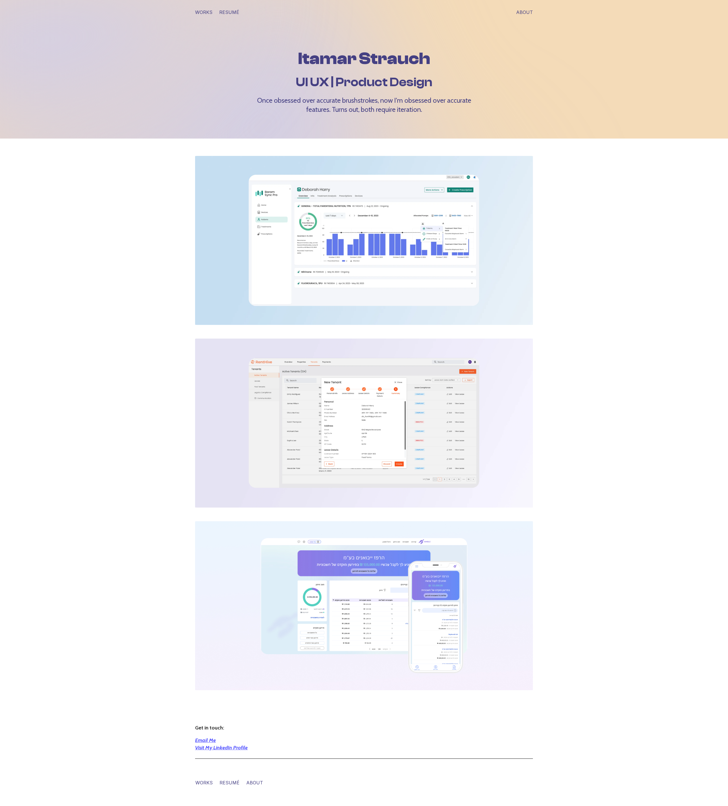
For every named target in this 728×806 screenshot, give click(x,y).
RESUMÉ (229, 783)
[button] (364, 240)
